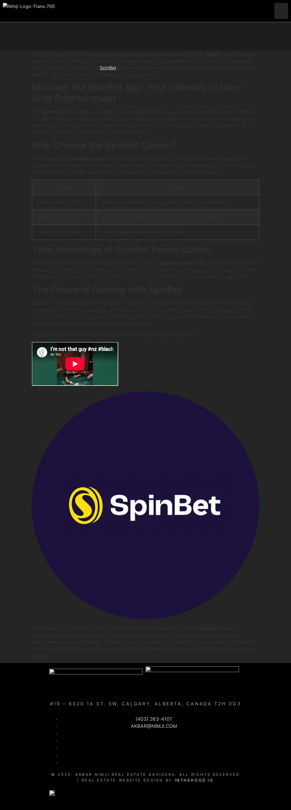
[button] (281, 11)
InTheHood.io (194, 780)
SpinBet (108, 68)
